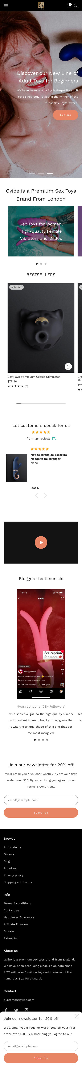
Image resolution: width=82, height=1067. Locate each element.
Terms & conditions (17, 903)
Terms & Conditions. (41, 786)
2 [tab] (41, 173)
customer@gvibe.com (19, 999)
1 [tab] (32, 173)
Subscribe (41, 1058)
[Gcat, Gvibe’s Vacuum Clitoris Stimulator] (41, 328)
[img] (41, 432)
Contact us (11, 910)
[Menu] (6, 6)
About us (10, 868)
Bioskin (9, 931)
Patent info (11, 938)
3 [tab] (50, 173)
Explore (65, 114)
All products (12, 847)
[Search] (76, 5)
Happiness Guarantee (19, 917)
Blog (7, 861)
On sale (9, 854)
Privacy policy (13, 875)
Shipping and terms (18, 882)
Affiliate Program (16, 924)
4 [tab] (47, 740)
